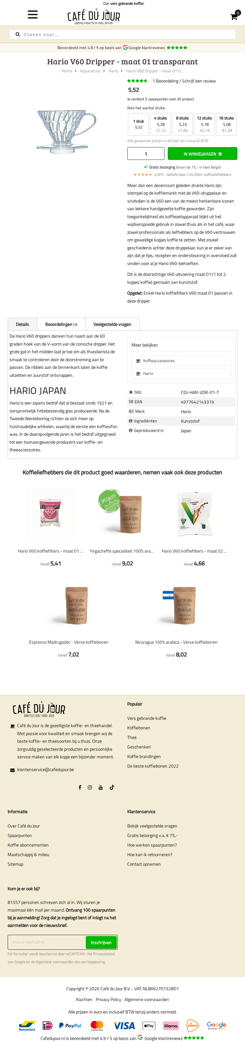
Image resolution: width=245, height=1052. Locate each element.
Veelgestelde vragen (112, 324)
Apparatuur (90, 71)
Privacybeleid (104, 954)
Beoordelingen (60, 324)
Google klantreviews (147, 47)
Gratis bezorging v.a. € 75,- (152, 835)
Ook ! (122, 3)
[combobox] (122, 34)
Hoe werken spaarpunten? (152, 844)
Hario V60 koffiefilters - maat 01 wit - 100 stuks (50, 550)
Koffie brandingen (144, 756)
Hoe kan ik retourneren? (149, 854)
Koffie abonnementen (28, 844)
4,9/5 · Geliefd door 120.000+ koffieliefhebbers (182, 174)
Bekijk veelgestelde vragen (152, 825)
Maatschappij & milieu (28, 854)
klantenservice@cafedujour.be (45, 769)
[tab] (22, 324)
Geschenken (139, 746)
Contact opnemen (144, 864)
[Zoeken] (18, 34)
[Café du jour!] (123, 16)
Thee (132, 737)
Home (67, 71)
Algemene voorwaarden (54, 962)
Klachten (84, 999)
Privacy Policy (108, 999)
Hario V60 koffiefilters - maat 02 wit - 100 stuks (194, 550)
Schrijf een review (199, 80)
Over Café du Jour (24, 825)
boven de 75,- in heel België (185, 167)
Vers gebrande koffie (146, 718)
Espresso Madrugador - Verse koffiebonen (68, 642)
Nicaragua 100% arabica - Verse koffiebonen (176, 642)
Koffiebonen (138, 727)
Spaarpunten (20, 835)
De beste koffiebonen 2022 (153, 765)
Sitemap (15, 864)
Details (22, 324)
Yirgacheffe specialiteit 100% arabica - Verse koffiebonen (122, 550)
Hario (113, 71)
